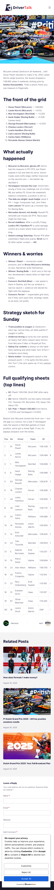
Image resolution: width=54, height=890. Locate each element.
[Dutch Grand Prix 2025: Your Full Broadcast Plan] (27, 746)
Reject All (26, 872)
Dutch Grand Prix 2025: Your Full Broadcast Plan (26, 763)
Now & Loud (21, 56)
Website (6, 820)
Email (6, 808)
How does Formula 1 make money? (20, 677)
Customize (26, 866)
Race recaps (32, 56)
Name (6, 796)
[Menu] (49, 7)
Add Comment (10, 832)
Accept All (26, 878)
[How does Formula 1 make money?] (27, 660)
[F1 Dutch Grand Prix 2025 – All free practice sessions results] (27, 701)
